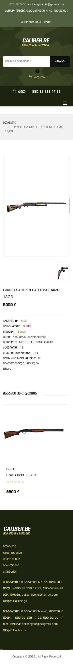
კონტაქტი (10, 571)
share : (8, 368)
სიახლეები (11, 565)
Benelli (21, 331)
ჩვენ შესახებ (12, 552)
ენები (48, 22)
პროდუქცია (11, 559)
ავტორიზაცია (31, 22)
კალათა (39, 76)
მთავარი (9, 122)
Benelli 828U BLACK (21, 475)
